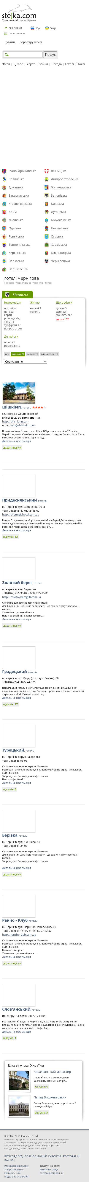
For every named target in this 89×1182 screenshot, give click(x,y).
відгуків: (10, 537)
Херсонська (17, 253)
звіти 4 (60, 319)
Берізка (14, 835)
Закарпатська (19, 195)
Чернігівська (18, 269)
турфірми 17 (12, 325)
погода (9, 312)
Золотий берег (22, 582)
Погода (56, 64)
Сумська (57, 236)
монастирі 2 (64, 315)
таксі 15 (9, 321)
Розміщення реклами (16, 1165)
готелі (48, 282)
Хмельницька (61, 253)
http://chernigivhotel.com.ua (20, 514)
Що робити (64, 302)
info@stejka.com (50, 1145)
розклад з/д (11, 318)
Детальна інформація (16, 441)
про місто (10, 308)
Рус (38, 28)
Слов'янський (21, 1009)
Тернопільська (19, 244)
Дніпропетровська (65, 179)
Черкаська (16, 261)
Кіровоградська (20, 204)
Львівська (16, 220)
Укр (53, 28)
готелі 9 (35, 308)
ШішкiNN (16, 407)
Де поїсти (11, 336)
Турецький (18, 750)
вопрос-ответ (13, 328)
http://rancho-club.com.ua (19, 935)
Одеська (15, 228)
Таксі (81, 64)
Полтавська (59, 228)
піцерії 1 (9, 342)
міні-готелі (49, 354)
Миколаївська (61, 220)
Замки (43, 64)
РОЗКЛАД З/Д (13, 1156)
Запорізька (59, 195)
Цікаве (18, 64)
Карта (31, 64)
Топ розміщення (14, 1169)
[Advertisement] (44, 118)
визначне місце (49, 1169)
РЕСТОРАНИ (71, 1156)
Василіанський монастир (52, 1072)
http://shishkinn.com (15, 421)
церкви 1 (62, 312)
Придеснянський (24, 500)
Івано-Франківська (22, 171)
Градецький (19, 671)
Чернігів (38, 282)
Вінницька (59, 171)
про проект (15, 27)
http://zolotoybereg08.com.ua (21, 597)
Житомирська (61, 187)
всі (7, 354)
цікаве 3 (61, 308)
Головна (9, 282)
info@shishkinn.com (23, 425)
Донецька (16, 187)
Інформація (12, 302)
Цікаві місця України (26, 1065)
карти (8, 315)
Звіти (6, 64)
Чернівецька (60, 261)
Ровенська (16, 236)
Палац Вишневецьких (50, 1097)
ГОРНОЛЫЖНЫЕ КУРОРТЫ (43, 1156)
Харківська (59, 244)
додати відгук (12, 447)
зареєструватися (31, 42)
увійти (10, 42)
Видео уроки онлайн (16, 1176)
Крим (13, 212)
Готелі (69, 64)
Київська (57, 204)
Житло (35, 302)
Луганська (58, 212)
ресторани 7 (12, 346)
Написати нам (17, 33)
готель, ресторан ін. (51, 1172)
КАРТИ (8, 1160)
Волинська (16, 179)
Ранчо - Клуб (19, 920)
